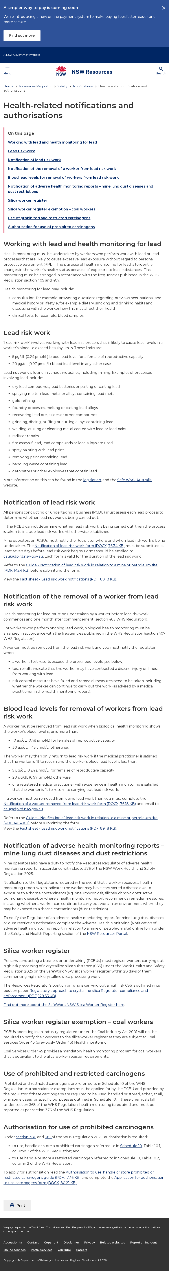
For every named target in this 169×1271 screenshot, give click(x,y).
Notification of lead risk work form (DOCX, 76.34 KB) (80, 546)
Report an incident (143, 1242)
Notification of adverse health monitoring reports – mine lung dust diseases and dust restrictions (80, 189)
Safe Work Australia (134, 480)
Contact (33, 1242)
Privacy (89, 1242)
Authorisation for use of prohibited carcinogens (51, 227)
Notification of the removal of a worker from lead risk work (62, 169)
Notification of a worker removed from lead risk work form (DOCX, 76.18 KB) (70, 804)
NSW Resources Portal (107, 934)
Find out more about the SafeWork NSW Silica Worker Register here (64, 1005)
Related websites (112, 1242)
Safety (62, 86)
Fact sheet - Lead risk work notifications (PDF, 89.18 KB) (68, 579)
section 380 (26, 1137)
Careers (81, 1250)
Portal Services (41, 1250)
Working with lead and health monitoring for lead (52, 142)
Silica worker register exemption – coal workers (52, 209)
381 (48, 1137)
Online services (15, 1250)
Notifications (83, 86)
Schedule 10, (131, 1146)
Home (8, 86)
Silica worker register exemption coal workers (78, 1022)
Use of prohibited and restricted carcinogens (49, 218)
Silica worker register (27, 200)
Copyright (51, 1242)
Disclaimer (71, 1242)
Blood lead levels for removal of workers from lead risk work (63, 177)
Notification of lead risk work (34, 160)
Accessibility (13, 1242)
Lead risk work (21, 151)
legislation (92, 480)
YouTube (64, 1250)
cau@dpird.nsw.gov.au (23, 556)
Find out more (22, 35)
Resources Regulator (35, 86)
